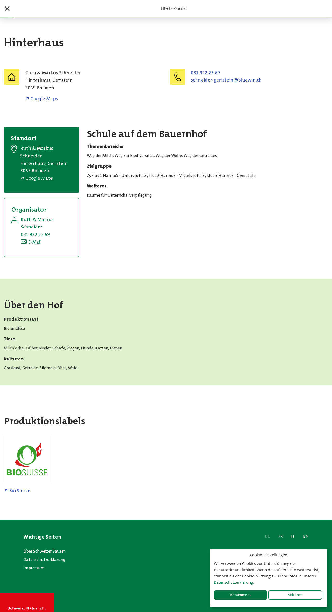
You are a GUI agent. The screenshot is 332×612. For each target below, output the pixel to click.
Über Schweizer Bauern (44, 551)
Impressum (34, 567)
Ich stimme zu (240, 595)
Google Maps (44, 99)
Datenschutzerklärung (44, 559)
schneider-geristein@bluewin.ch (226, 80)
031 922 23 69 (205, 73)
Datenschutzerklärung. (234, 582)
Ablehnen (295, 595)
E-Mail (35, 242)
